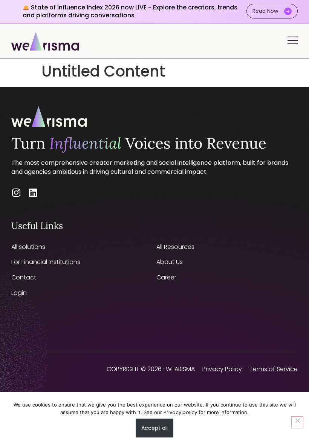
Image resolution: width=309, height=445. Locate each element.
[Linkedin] (33, 192)
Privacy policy (180, 412)
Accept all (154, 428)
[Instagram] (16, 192)
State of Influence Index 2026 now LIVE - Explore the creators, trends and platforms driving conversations (130, 11)
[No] (297, 422)
